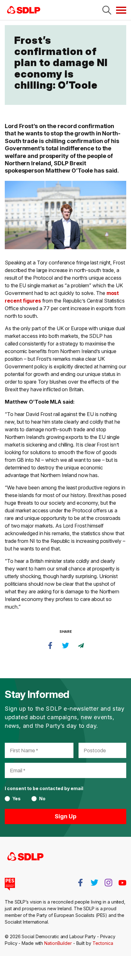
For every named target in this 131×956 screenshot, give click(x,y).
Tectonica (103, 943)
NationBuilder (58, 943)
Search (106, 10)
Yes (16, 798)
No (42, 798)
